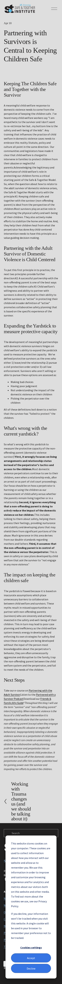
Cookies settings (31, 947)
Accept (31, 958)
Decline (31, 968)
